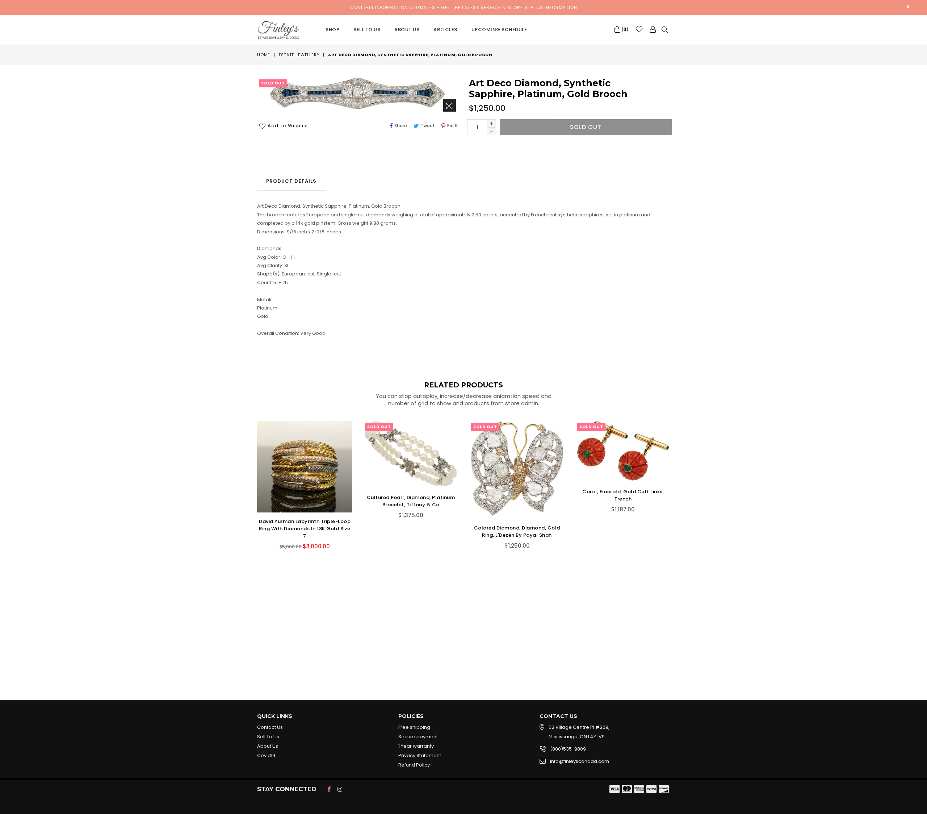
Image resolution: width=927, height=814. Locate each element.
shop (332, 29)
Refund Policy (414, 764)
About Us (406, 29)
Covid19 (266, 755)
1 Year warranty (416, 746)
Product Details (291, 181)
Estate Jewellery (299, 55)
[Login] (653, 29)
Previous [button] (249, 537)
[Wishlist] (639, 29)
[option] (299, 490)
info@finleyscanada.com (579, 761)
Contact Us (270, 727)
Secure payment (418, 736)
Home (263, 55)
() (624, 29)
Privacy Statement (419, 755)
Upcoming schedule (499, 29)
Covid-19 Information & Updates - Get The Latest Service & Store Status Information (463, 7)
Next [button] (677, 537)
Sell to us (366, 29)
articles (445, 29)
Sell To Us (268, 736)
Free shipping (414, 727)
